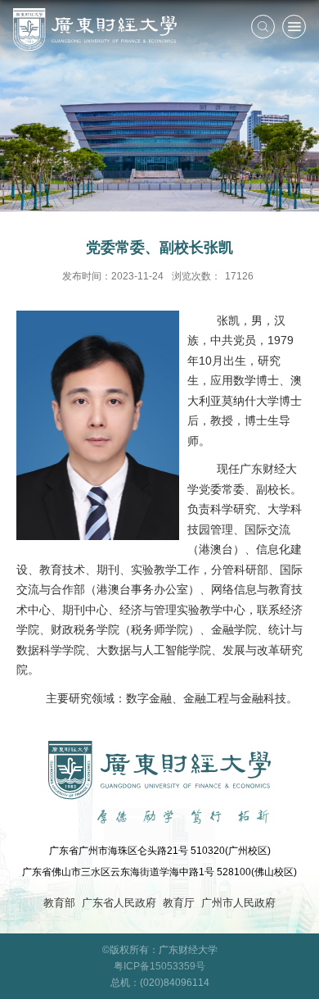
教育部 (59, 903)
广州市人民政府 (238, 903)
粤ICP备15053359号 (159, 965)
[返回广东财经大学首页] (95, 29)
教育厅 (179, 903)
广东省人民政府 (119, 903)
